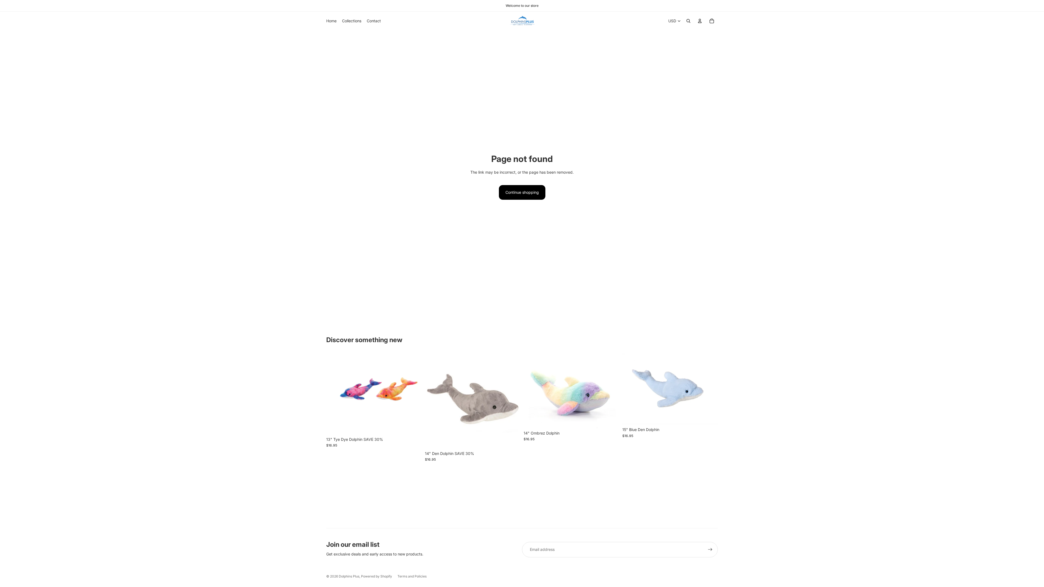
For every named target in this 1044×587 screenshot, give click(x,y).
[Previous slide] (532, 390)
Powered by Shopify (376, 576)
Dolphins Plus (349, 576)
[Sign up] (710, 549)
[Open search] (688, 21)
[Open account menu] (700, 21)
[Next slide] (611, 390)
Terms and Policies (412, 576)
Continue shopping (522, 192)
